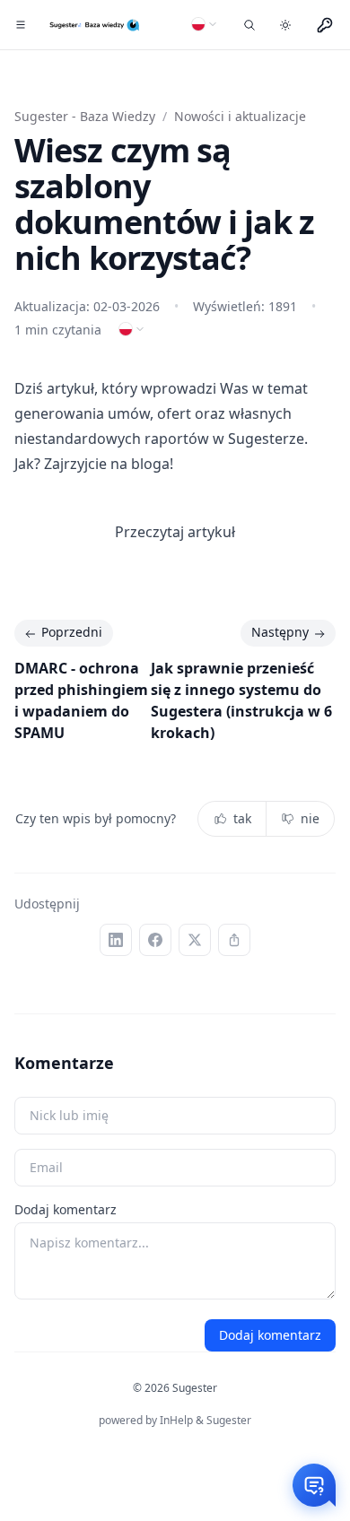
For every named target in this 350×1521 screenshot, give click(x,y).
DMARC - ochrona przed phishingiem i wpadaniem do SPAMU (81, 700)
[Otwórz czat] (314, 1485)
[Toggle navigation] (21, 25)
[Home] (96, 25)
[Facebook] (155, 940)
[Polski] (204, 24)
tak (242, 818)
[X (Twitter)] (195, 940)
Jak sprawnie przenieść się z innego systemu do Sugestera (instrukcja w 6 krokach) (241, 700)
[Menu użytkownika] (325, 25)
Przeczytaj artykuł (175, 532)
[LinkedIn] (116, 940)
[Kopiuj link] (234, 940)
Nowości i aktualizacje (240, 116)
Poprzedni (71, 631)
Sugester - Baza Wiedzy (84, 116)
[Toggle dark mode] (285, 25)
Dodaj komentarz (65, 1209)
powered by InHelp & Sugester (175, 1420)
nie (310, 818)
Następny (280, 631)
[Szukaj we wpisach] (249, 25)
